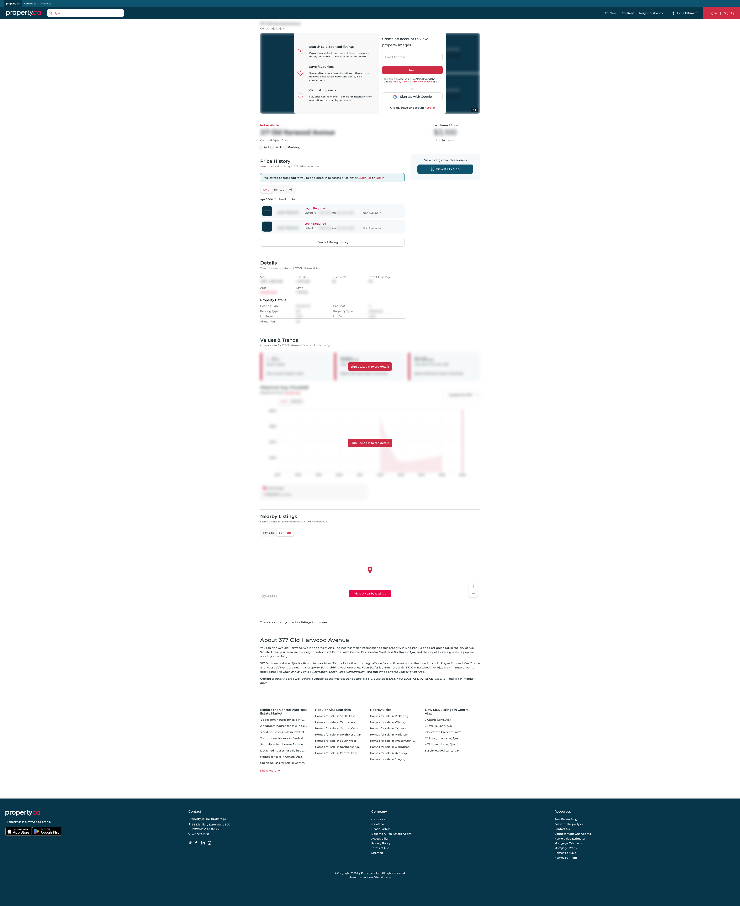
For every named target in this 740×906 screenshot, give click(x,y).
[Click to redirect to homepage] (23, 13)
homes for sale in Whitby (387, 722)
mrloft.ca (46, 3)
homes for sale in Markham (389, 734)
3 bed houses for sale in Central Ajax (285, 732)
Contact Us (562, 829)
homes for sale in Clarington (390, 747)
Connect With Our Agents (572, 833)
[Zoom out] (473, 593)
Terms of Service (421, 81)
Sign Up (729, 13)
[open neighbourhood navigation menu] (666, 13)
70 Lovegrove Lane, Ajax (441, 738)
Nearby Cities (380, 710)
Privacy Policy (401, 81)
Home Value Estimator (569, 838)
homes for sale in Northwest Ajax (338, 734)
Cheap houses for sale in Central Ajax (286, 763)
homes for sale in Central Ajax (336, 722)
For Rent (628, 13)
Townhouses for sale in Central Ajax (284, 738)
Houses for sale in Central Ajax (281, 756)
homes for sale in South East (335, 716)
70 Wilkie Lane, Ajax (438, 726)
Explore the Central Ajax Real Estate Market (283, 711)
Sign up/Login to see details (370, 366)
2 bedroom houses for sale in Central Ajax (289, 726)
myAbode (34, 822)
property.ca (13, 3)
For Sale (610, 13)
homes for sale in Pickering (389, 716)
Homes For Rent (565, 857)
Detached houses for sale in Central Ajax (288, 750)
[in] (210, 843)
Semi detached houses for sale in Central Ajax (292, 744)
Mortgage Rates (565, 848)
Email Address (393, 56)
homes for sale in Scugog (387, 759)
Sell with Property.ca (568, 824)
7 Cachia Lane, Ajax (438, 719)
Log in (430, 107)
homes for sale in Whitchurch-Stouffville (398, 740)
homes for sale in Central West (336, 728)
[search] (85, 13)
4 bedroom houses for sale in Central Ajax (289, 719)
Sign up (365, 178)
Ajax (281, 28)
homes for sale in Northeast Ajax (337, 747)
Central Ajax (268, 28)
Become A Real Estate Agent (391, 833)
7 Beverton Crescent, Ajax (443, 732)
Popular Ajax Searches (333, 710)
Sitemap (377, 853)
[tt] (191, 843)
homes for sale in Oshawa (388, 728)
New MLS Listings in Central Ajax (447, 711)
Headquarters (380, 829)
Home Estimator (687, 13)
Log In (712, 13)
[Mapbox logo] (269, 596)
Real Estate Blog (565, 819)
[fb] (197, 843)
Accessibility (379, 838)
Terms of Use (380, 848)
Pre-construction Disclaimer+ (370, 877)
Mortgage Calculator (568, 843)
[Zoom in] (473, 586)
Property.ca (13, 822)
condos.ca (30, 3)
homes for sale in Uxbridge (389, 753)
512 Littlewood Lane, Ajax (442, 750)
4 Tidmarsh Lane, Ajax (440, 744)
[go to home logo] (22, 813)
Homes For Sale (565, 853)
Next (412, 70)
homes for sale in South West (335, 740)
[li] (204, 843)
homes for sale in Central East (336, 753)
